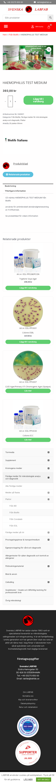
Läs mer (28, 391)
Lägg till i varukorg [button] (28, 288)
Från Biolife (14, 35)
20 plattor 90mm (15, 123)
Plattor (23, 120)
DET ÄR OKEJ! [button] (43, 779)
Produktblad (20, 163)
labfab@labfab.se (31, 678)
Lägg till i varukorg (38, 100)
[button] (6, 26)
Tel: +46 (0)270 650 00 (28, 675)
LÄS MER (28, 779)
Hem (5, 35)
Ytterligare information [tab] (15, 191)
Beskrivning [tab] (10, 186)
